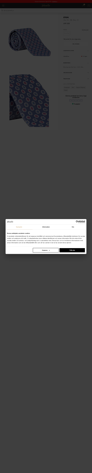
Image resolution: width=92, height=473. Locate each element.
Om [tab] (73, 227)
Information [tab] (46, 227)
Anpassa (44, 250)
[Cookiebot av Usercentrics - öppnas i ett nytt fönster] (77, 221)
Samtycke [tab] (19, 227)
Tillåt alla (72, 250)
